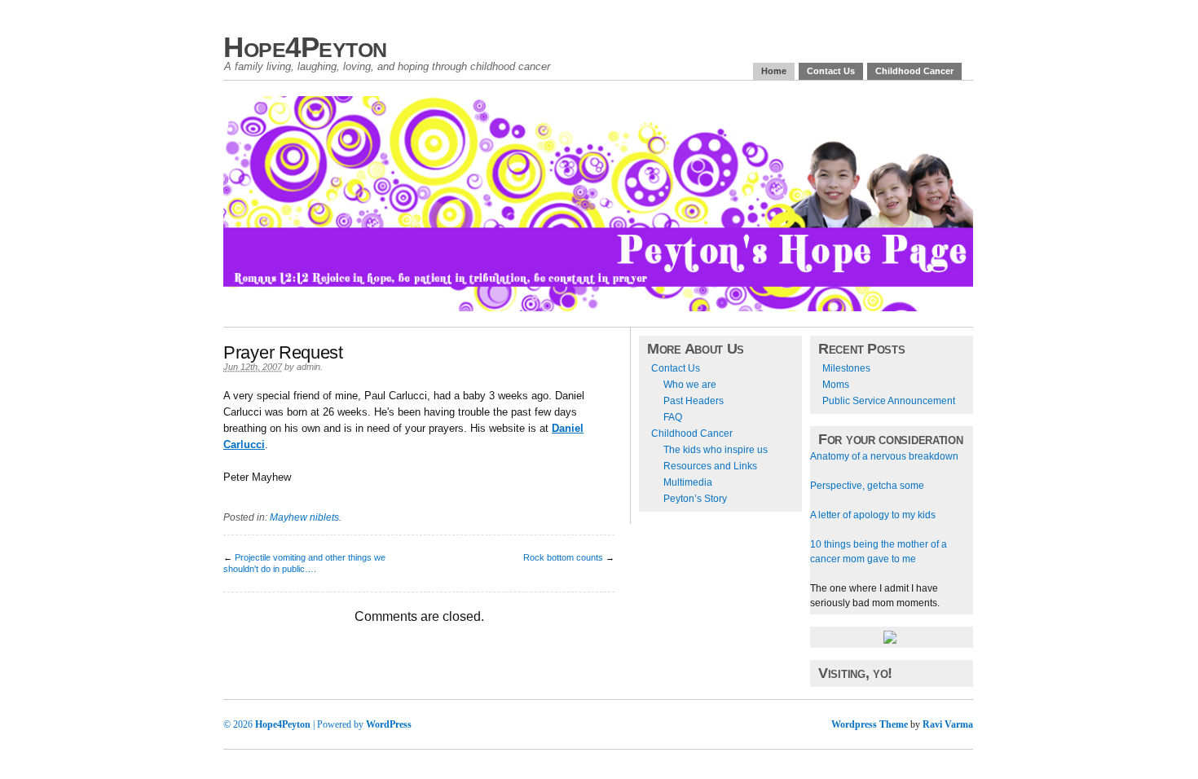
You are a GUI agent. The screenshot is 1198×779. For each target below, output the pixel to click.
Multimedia (687, 482)
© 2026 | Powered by (294, 724)
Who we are (689, 384)
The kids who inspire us (715, 450)
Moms (835, 384)
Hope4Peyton (305, 47)
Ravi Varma (948, 724)
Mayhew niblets (304, 517)
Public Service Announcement (888, 401)
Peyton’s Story (695, 498)
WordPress (389, 724)
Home (773, 71)
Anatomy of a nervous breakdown (884, 456)
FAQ (672, 417)
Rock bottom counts (563, 557)
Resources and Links (710, 466)
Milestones (846, 368)
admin (308, 367)
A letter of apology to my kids (873, 515)
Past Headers (693, 401)
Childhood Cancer (914, 71)
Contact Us (831, 71)
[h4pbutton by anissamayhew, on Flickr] (889, 640)
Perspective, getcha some (867, 485)
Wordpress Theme (869, 724)
